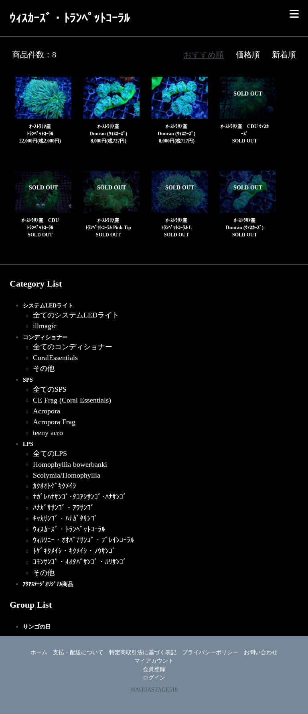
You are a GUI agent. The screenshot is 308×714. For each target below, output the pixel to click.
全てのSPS (50, 389)
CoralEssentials (55, 358)
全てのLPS (50, 454)
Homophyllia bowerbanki (70, 464)
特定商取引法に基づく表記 (142, 652)
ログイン (154, 678)
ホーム (38, 652)
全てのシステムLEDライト (76, 315)
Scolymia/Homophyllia (66, 475)
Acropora (46, 411)
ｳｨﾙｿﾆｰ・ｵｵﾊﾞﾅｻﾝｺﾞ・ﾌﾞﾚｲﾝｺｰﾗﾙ (83, 540)
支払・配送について (78, 652)
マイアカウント (154, 661)
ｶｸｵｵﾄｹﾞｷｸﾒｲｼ (54, 486)
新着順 (284, 54)
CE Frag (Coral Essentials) (72, 400)
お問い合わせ (261, 652)
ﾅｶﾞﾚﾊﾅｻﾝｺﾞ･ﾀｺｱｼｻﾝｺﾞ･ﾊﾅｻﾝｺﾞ (80, 497)
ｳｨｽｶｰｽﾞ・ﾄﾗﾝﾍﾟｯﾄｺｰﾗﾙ (69, 529)
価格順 (248, 54)
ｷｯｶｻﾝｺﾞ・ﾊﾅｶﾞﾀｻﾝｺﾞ (65, 519)
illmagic (45, 326)
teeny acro (48, 433)
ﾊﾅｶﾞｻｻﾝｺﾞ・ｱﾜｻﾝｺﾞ (63, 508)
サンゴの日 (37, 627)
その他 (44, 368)
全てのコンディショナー (72, 347)
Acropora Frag (54, 422)
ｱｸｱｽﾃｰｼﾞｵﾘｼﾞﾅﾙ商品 (48, 584)
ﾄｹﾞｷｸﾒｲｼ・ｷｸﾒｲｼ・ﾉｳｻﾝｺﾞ (74, 551)
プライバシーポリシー (210, 652)
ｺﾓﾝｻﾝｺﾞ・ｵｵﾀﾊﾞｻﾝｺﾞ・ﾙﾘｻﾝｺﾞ (80, 562)
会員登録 (154, 669)
